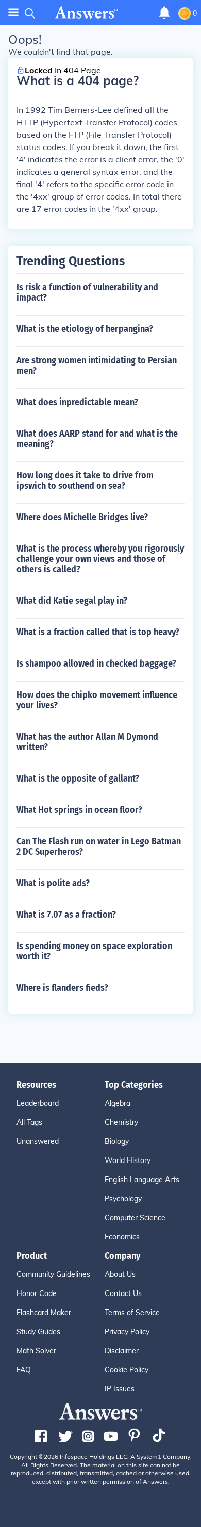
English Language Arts (142, 1179)
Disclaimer (122, 1350)
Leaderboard (37, 1103)
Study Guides (38, 1331)
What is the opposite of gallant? (77, 778)
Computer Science (135, 1217)
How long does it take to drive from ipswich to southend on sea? (85, 480)
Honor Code (36, 1293)
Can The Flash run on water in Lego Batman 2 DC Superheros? (98, 846)
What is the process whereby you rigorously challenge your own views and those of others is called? (100, 559)
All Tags (29, 1122)
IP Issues (120, 1388)
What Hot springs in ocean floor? (79, 810)
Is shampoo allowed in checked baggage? (96, 663)
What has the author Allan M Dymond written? (87, 742)
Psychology (123, 1198)
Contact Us (123, 1293)
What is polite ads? (53, 883)
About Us (120, 1274)
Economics (122, 1236)
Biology (117, 1141)
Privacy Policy (127, 1331)
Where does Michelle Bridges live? (82, 517)
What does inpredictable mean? (77, 402)
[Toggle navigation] (13, 12)
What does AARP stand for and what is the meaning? (97, 439)
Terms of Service (132, 1312)
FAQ (23, 1369)
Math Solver (36, 1350)
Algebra (117, 1103)
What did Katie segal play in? (71, 600)
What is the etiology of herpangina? (84, 329)
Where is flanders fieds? (62, 987)
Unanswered (37, 1141)
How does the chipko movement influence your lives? (96, 700)
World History (127, 1160)
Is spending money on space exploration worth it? (94, 951)
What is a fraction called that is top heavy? (97, 632)
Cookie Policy (126, 1369)
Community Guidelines (53, 1274)
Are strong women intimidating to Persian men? (96, 365)
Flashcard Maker (43, 1312)
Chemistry (121, 1122)
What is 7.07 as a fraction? (66, 914)
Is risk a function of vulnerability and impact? (87, 292)
